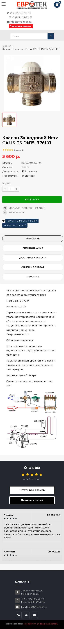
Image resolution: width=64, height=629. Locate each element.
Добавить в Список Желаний (27, 208)
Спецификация (33, 248)
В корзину (32, 199)
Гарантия (33, 276)
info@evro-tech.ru (20, 21)
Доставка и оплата (32, 257)
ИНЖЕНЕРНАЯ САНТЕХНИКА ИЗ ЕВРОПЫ (41, 624)
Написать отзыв (32, 500)
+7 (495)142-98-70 (20, 13)
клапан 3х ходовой (15, 225)
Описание (33, 238)
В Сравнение (17, 212)
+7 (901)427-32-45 (21, 17)
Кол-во (6, 183)
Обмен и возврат (32, 267)
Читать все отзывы (32, 490)
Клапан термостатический (22, 221)
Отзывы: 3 (18, 150)
